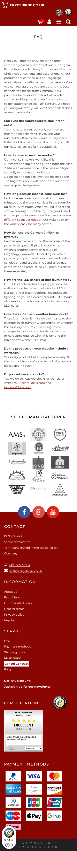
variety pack (18, 224)
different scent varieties (21, 219)
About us (10, 592)
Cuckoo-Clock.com (17, 387)
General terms (14, 609)
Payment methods (17, 646)
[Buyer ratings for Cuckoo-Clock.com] (23, 732)
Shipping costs (14, 652)
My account (12, 658)
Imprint (9, 620)
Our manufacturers (18, 603)
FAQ (7, 641)
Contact (14, 526)
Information (20, 582)
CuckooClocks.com (31, 383)
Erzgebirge (12, 597)
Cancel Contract (17, 664)
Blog (7, 669)
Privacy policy (14, 614)
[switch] (9, 845)
